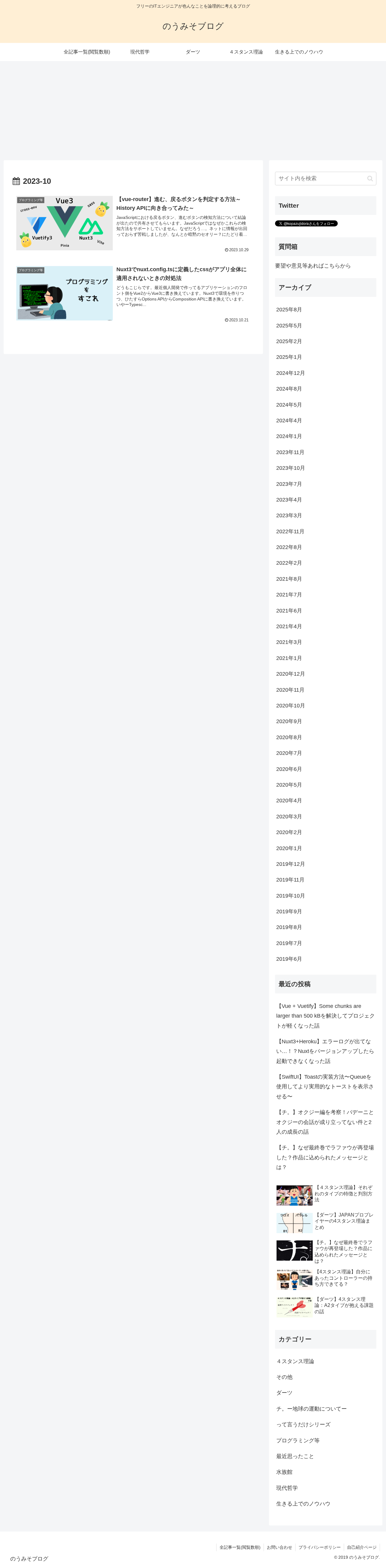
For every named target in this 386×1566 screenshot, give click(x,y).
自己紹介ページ (362, 1547)
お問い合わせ (279, 1547)
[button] (370, 178)
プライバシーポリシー (320, 1547)
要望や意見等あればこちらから (313, 266)
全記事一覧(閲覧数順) (240, 1547)
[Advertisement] (193, 110)
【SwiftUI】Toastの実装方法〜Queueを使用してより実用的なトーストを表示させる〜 (325, 1087)
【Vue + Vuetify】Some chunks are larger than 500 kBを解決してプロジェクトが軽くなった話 (325, 1016)
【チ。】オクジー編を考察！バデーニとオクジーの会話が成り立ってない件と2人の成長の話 (325, 1122)
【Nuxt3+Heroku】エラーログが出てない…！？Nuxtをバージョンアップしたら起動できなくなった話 (325, 1051)
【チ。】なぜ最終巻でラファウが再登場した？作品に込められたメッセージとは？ (325, 1157)
